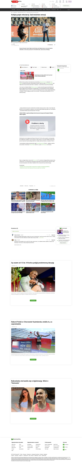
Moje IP (32, 455)
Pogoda (12, 455)
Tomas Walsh (32, 144)
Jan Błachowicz (56, 447)
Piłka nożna (18, 9)
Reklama (41, 454)
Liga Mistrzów (38, 444)
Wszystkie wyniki (66, 5)
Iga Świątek (47, 447)
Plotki (30, 455)
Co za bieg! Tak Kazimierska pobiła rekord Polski (47, 212)
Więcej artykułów (63, 242)
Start (11, 12)
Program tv (21, 455)
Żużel (30, 9)
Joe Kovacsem (44, 144)
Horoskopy (16, 455)
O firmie (21, 454)
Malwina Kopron (34, 87)
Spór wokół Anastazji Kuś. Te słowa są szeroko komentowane (33, 201)
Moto (58, 9)
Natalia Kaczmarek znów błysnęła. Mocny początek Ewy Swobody (32, 167)
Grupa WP (17, 454)
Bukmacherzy (34, 9)
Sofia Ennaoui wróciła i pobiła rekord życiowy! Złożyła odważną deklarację (43, 76)
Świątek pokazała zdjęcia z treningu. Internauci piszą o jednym (63, 235)
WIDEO (44, 9)
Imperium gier (44, 455)
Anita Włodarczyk (49, 83)
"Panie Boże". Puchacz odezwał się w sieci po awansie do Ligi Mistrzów (64, 240)
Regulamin (45, 454)
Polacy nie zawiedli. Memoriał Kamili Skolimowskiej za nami (32, 212)
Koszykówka (53, 9)
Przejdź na (14, 1)
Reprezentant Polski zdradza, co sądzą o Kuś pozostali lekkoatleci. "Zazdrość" (18, 201)
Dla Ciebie (13, 9)
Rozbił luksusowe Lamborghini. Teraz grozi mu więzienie (66, 232)
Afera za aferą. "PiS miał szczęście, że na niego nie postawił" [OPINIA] (18, 212)
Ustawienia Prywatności (35, 454)
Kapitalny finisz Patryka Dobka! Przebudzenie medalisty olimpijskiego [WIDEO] (34, 166)
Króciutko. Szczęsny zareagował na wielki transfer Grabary (63, 238)
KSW (12, 450)
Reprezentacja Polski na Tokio (22, 12)
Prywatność (29, 454)
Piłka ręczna (48, 9)
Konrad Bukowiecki (40, 143)
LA (60, 9)
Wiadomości (36, 455)
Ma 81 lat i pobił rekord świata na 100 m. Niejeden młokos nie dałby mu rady (47, 201)
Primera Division (30, 447)
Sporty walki (39, 9)
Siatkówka (26, 9)
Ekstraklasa (29, 444)
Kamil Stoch (56, 444)
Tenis (22, 9)
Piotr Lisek (35, 160)
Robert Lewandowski (48, 444)
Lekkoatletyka (15, 12)
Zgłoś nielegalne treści (17, 244)
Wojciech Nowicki (43, 82)
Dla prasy (24, 454)
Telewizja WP (25, 455)
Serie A (37, 447)
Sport (40, 455)
